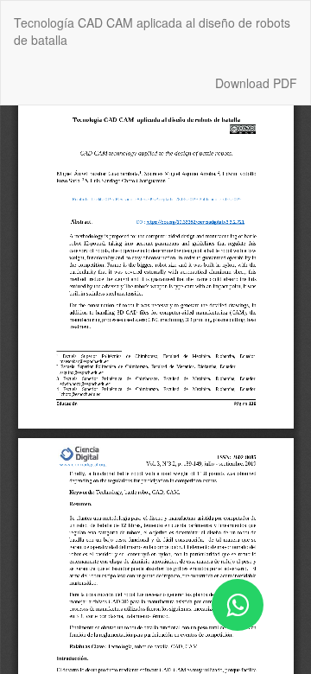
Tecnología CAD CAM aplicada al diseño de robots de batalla (152, 31)
